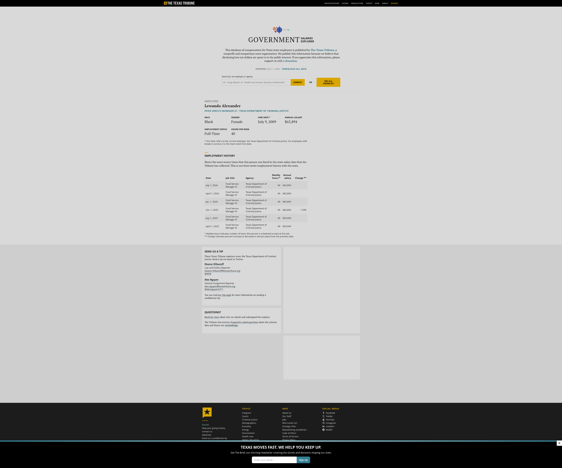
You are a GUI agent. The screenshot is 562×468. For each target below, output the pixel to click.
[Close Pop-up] (559, 443)
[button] (281, 234)
